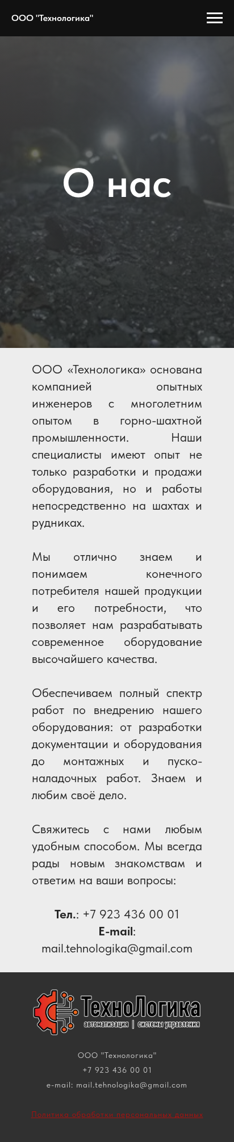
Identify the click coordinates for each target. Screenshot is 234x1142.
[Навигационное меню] (215, 18)
